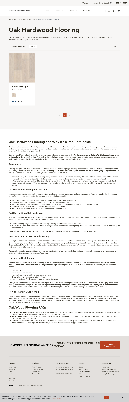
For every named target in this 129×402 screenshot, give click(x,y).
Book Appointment (111, 345)
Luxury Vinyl (12, 367)
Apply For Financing (108, 374)
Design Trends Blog (37, 369)
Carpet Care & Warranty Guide (64, 367)
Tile (10, 376)
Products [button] (46, 11)
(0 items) (119, 11)
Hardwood (32, 19)
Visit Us (85, 3)
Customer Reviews (84, 371)
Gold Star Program (84, 376)
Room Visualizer (36, 367)
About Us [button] (73, 11)
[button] (108, 11)
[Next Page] (70, 115)
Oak (32, 46)
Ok (107, 397)
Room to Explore (83, 369)
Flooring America (13, 19)
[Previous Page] (59, 115)
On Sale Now (12, 381)
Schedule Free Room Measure (110, 371)
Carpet (11, 371)
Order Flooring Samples (109, 369)
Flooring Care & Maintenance (64, 373)
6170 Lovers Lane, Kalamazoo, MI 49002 (30, 385)
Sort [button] (114, 47)
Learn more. (56, 399)
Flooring (23, 19)
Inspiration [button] (59, 11)
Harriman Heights (20, 86)
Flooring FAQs (36, 371)
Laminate (11, 374)
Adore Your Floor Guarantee (86, 374)
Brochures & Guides (37, 374)
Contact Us (87, 11)
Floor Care (12, 378)
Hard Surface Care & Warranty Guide (64, 370)
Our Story (81, 367)
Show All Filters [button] (16, 47)
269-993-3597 (121, 3)
